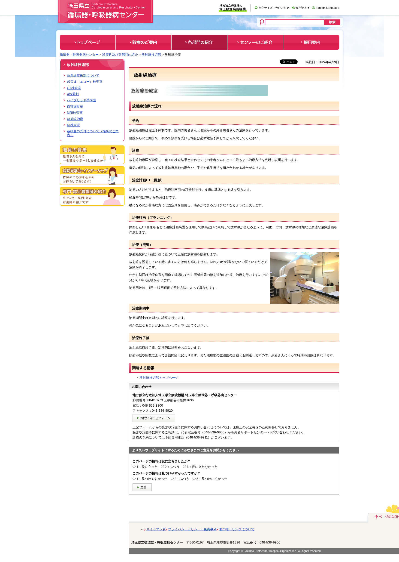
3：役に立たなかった (202, 467)
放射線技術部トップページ (158, 378)
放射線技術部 (151, 54)
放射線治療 (75, 119)
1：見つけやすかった (151, 479)
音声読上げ (302, 7)
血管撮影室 (75, 106)
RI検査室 (73, 125)
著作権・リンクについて (236, 529)
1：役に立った (147, 467)
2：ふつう (172, 467)
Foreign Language (327, 7)
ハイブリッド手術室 (81, 100)
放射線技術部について (83, 75)
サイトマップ (156, 529)
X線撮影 (73, 94)
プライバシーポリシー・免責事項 (192, 529)
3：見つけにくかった (211, 479)
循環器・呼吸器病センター (79, 54)
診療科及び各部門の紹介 (120, 54)
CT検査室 (74, 88)
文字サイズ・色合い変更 (274, 7)
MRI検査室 (75, 112)
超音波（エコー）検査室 (85, 81)
